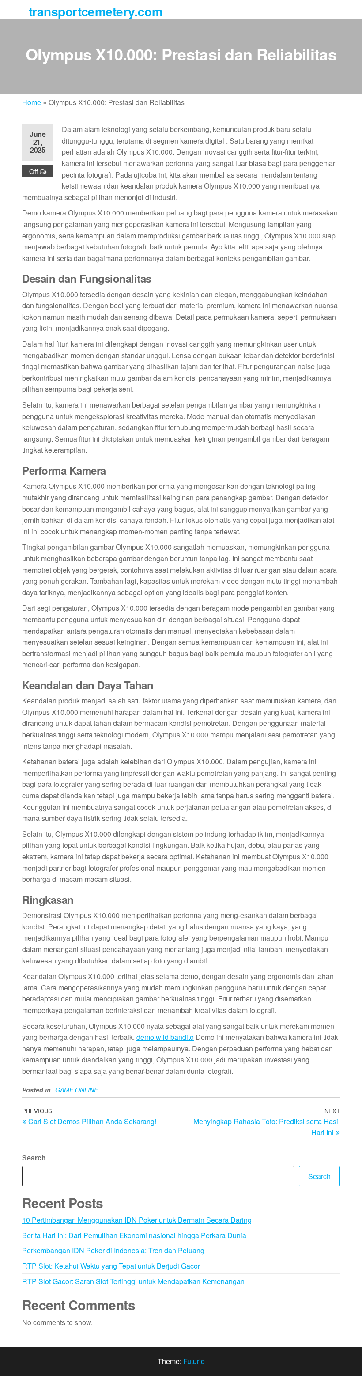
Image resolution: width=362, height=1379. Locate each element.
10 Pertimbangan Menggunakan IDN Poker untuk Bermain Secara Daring (137, 1220)
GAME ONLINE (76, 1089)
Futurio (194, 1361)
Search (34, 1157)
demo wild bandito (165, 1037)
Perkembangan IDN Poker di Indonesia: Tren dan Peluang (113, 1250)
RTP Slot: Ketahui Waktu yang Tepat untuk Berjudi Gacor (111, 1266)
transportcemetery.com (95, 11)
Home (31, 102)
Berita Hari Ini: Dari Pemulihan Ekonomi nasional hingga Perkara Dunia (134, 1235)
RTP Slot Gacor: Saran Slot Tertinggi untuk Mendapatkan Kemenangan (133, 1281)
